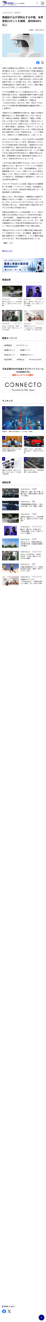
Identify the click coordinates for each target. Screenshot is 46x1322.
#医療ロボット (9, 350)
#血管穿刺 (8, 359)
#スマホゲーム (22, 345)
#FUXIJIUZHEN (35, 359)
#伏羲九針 (20, 359)
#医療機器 (8, 345)
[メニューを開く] (42, 3)
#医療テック (25, 350)
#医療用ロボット (26, 355)
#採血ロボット (9, 355)
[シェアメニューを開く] (41, 1317)
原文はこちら (7, 251)
